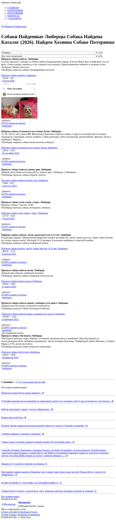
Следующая (27, 382)
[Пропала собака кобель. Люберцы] (2, 72)
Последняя (39, 382)
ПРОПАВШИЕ (15, 13)
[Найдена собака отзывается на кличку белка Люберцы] (2, 145)
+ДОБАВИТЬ (14, 18)
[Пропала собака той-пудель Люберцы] (2, 349)
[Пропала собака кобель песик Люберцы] (2, 278)
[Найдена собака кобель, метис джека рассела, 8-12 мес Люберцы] (2, 245)
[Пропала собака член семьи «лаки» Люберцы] (2, 210)
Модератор (24, 502)
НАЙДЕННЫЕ (15, 10)
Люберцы (7, 126)
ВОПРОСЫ (13, 16)
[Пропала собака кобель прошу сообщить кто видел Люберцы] (2, 311)
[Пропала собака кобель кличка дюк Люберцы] (2, 177)
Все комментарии (10, 496)
